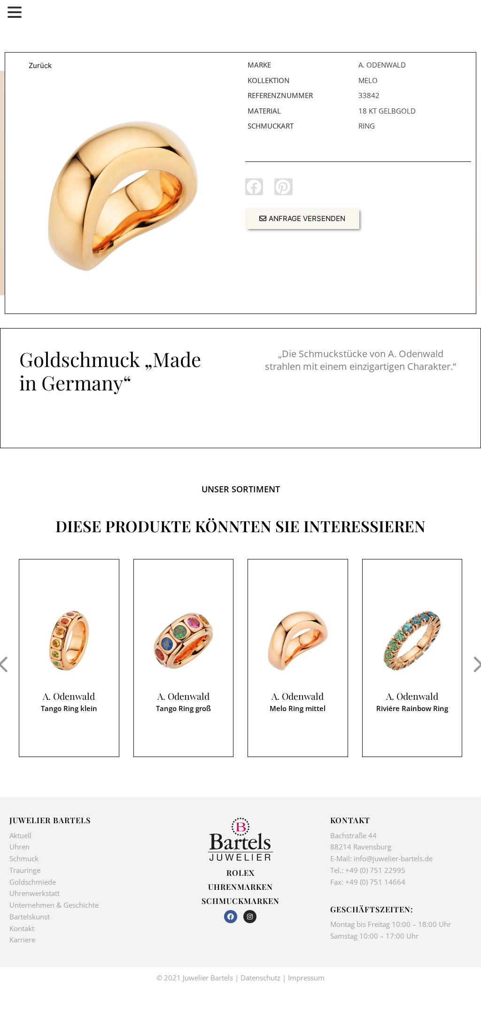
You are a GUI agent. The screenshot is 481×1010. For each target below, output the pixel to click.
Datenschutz (260, 977)
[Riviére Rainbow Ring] (412, 641)
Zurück (40, 65)
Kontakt (21, 928)
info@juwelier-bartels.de (393, 858)
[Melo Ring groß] (123, 196)
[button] (254, 186)
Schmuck (24, 858)
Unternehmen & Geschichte (54, 905)
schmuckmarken (240, 900)
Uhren (19, 846)
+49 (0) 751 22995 (375, 870)
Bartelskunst (29, 916)
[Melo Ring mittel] (298, 641)
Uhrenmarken (240, 886)
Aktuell (20, 835)
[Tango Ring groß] (184, 641)
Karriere (22, 939)
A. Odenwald (69, 696)
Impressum (306, 977)
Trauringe (25, 870)
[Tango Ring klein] (69, 641)
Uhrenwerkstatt (34, 893)
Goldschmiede (32, 882)
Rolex (240, 872)
